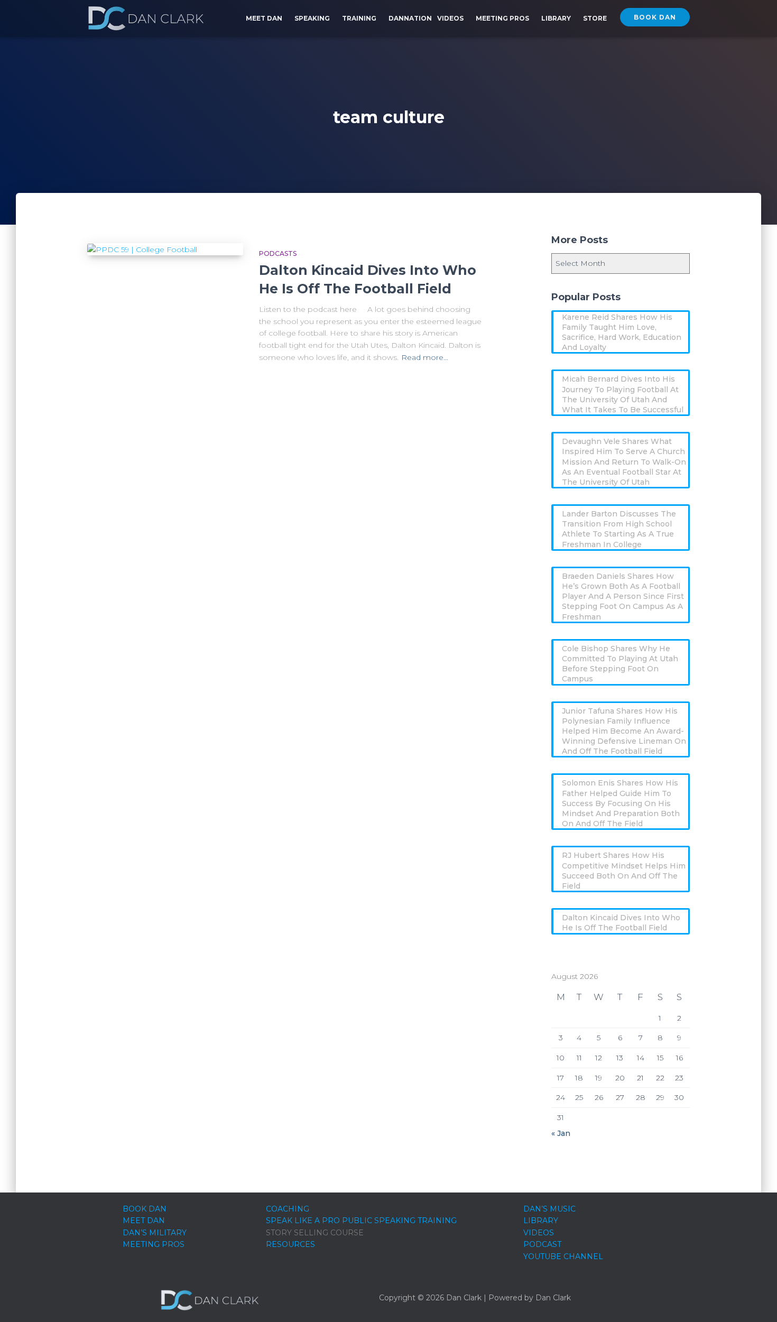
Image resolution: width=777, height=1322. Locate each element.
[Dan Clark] (145, 18)
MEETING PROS (153, 1244)
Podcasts (278, 253)
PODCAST (542, 1244)
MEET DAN (144, 1220)
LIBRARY (540, 1220)
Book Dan (655, 17)
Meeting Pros (503, 18)
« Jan (560, 1133)
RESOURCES (290, 1244)
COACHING (287, 1209)
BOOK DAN (144, 1209)
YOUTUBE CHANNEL (563, 1256)
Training (360, 18)
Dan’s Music (549, 1209)
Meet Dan (265, 18)
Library (556, 18)
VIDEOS (538, 1232)
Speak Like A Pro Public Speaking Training (361, 1220)
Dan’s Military (155, 1232)
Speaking (312, 18)
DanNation (410, 18)
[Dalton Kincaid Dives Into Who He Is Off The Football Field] (165, 249)
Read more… (424, 357)
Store (595, 18)
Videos (451, 18)
